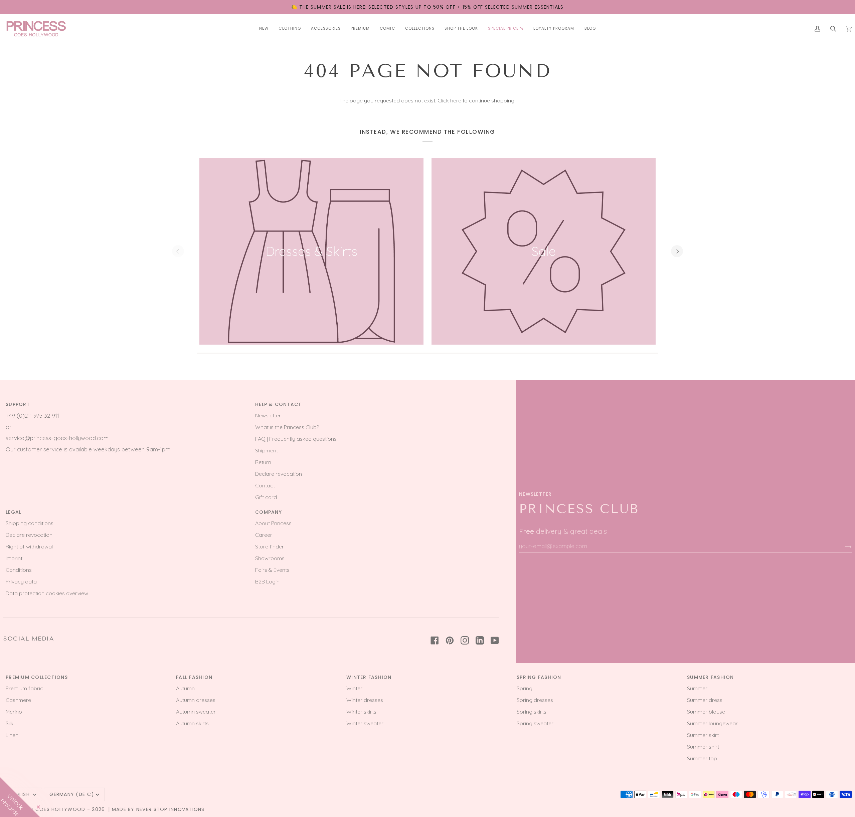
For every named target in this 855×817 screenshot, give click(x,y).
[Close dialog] (519, 355)
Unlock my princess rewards (427, 469)
